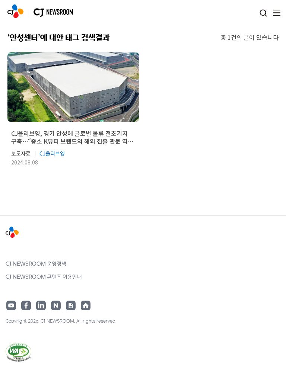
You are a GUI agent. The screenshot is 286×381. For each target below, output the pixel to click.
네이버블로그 (55, 305)
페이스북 (26, 305)
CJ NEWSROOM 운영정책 (36, 263)
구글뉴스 (70, 305)
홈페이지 (85, 305)
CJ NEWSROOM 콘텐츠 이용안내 (44, 276)
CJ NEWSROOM (15, 11)
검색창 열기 (263, 13)
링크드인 (41, 305)
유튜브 (11, 305)
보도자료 (21, 153)
